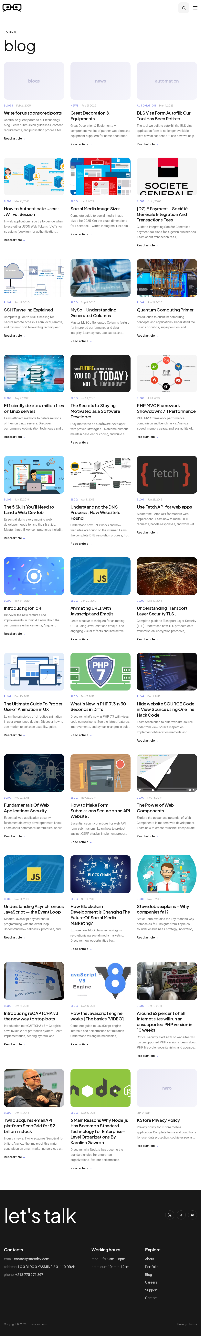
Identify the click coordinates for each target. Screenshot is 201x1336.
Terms (193, 1324)
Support (151, 1290)
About (149, 1259)
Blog (148, 1275)
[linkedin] (192, 1214)
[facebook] (181, 1214)
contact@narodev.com (31, 1259)
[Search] (183, 7)
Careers (151, 1282)
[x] (169, 1214)
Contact (151, 1298)
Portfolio (151, 1267)
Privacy (182, 1324)
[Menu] (195, 8)
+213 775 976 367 (29, 1275)
